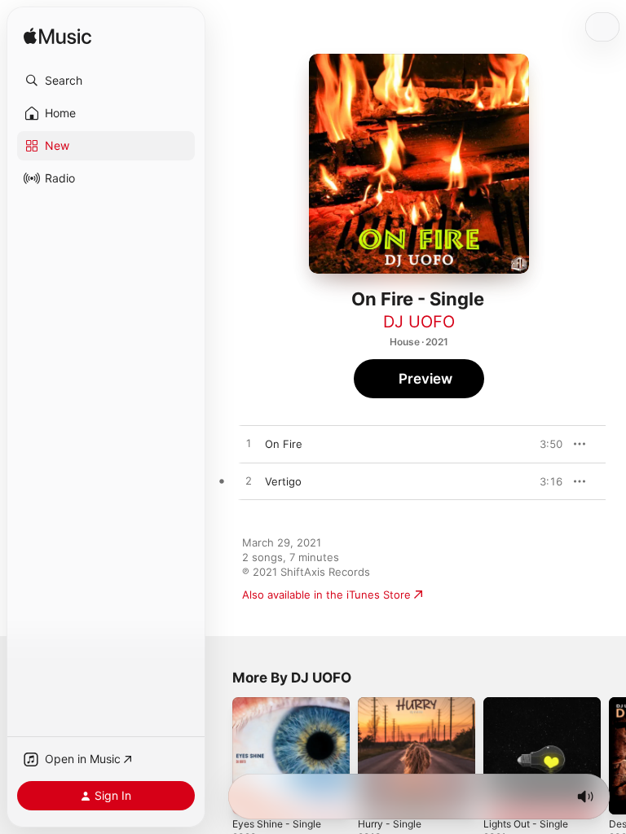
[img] (57, 37)
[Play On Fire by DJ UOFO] (248, 444)
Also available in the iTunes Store (326, 594)
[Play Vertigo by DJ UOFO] (248, 481)
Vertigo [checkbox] (283, 481)
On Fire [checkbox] (283, 443)
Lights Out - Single (525, 824)
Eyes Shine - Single (276, 824)
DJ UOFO (419, 321)
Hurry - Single (389, 824)
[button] (106, 80)
